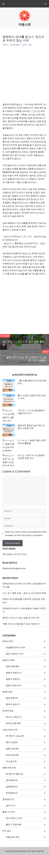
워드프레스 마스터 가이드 (15, 554)
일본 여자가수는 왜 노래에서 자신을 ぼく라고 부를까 (26, 359)
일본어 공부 (11, 685)
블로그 (6, 811)
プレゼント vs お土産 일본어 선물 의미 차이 (31, 412)
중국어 (6, 691)
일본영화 (10, 786)
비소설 (9, 761)
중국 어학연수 (12, 653)
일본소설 (10, 748)
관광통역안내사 (13, 647)
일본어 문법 (11, 679)
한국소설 (10, 754)
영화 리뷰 (7, 767)
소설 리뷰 (7, 729)
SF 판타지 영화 (13, 773)
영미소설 (10, 742)
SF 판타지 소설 (13, 735)
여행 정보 (10, 837)
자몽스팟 (24, 24)
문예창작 (7, 799)
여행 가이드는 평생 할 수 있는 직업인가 (21, 623)
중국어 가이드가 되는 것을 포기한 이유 (21, 617)
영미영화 (10, 780)
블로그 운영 (11, 824)
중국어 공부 (11, 704)
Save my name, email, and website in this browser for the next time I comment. (25, 533)
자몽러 (5, 44)
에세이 (6, 641)
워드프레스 (11, 818)
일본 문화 (10, 666)
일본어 (6, 660)
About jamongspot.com (14, 568)
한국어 (6, 710)
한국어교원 (11, 723)
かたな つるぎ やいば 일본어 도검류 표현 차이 (31, 457)
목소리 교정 (11, 716)
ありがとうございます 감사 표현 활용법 (24, 343)
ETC (4, 830)
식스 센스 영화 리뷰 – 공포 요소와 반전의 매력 (24, 593)
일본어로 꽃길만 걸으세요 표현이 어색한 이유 (31, 427)
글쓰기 (9, 805)
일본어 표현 (27, 44)
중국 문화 (10, 698)
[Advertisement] (24, 74)
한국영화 (10, 792)
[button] (45, 3)
